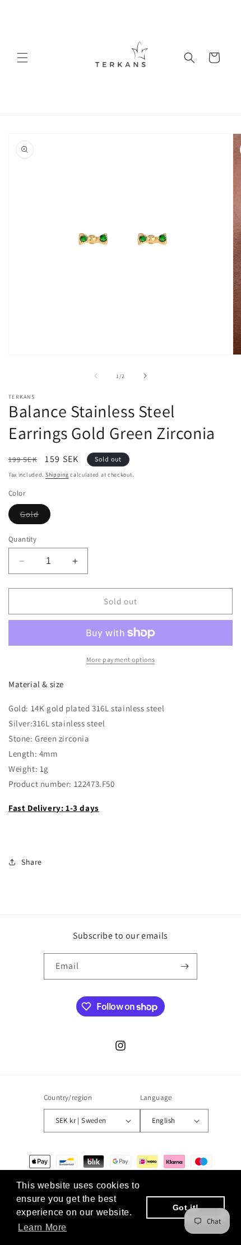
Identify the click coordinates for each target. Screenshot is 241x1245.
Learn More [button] (42, 1227)
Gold (35, 516)
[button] (22, 57)
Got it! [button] (186, 1207)
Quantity (22, 539)
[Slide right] (145, 375)
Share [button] (31, 862)
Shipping (57, 474)
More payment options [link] (120, 659)
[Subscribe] (184, 966)
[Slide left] (96, 375)
